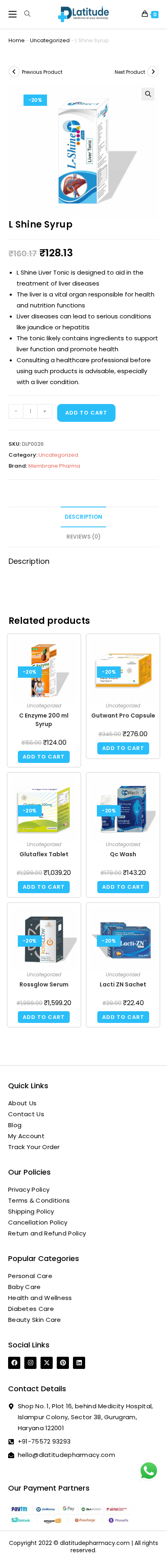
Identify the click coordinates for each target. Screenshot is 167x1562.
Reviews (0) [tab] (83, 537)
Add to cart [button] (44, 757)
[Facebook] (14, 1363)
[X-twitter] (47, 1363)
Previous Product (42, 72)
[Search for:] (24, 14)
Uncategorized (50, 40)
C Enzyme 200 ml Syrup (44, 719)
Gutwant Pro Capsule (123, 715)
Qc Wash (123, 854)
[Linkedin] (79, 1363)
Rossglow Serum (44, 984)
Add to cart (86, 413)
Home (17, 40)
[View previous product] (14, 71)
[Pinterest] (63, 1363)
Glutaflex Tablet (44, 854)
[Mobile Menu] (14, 14)
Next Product (130, 72)
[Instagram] (30, 1363)
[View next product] (152, 71)
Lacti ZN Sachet (123, 984)
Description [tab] (83, 517)
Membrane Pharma (54, 466)
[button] (147, 94)
